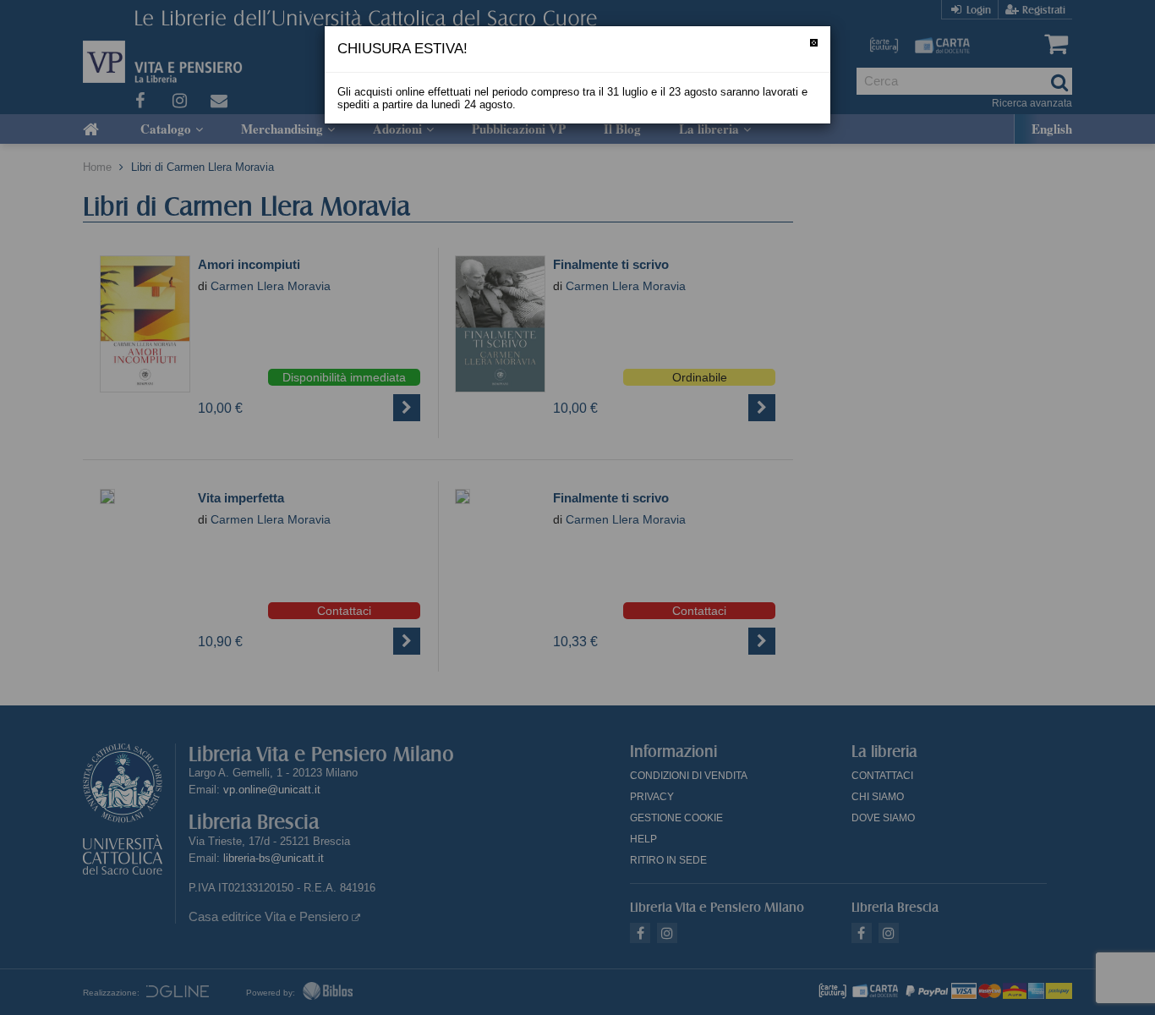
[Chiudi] (814, 43)
